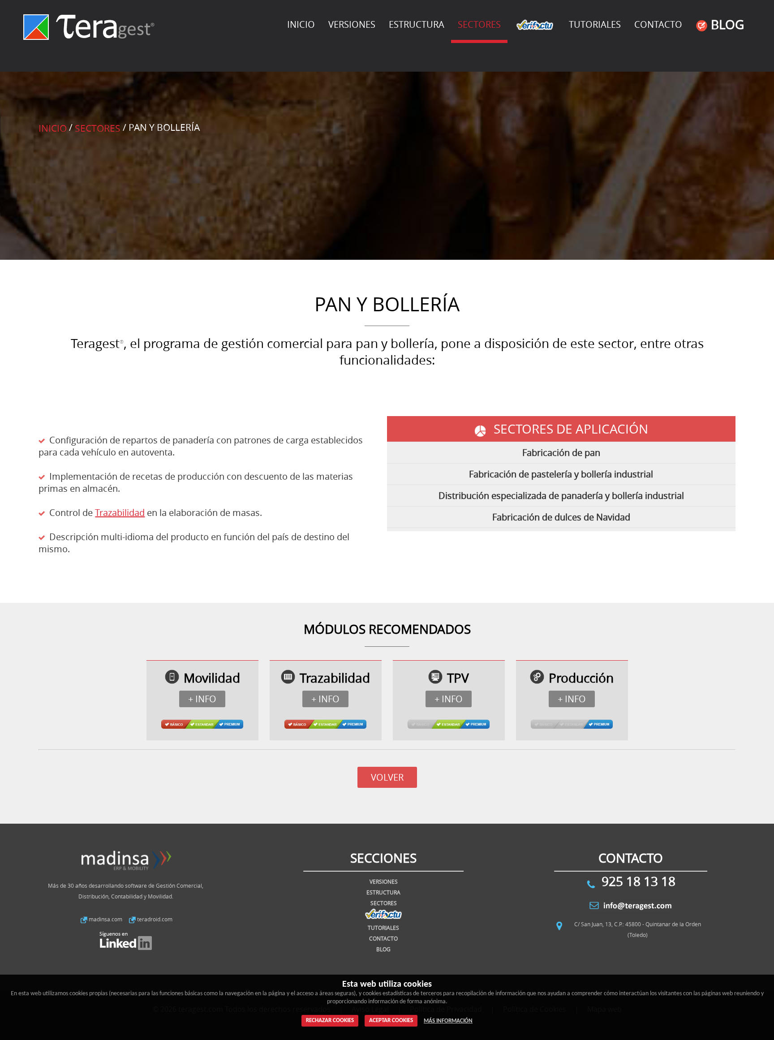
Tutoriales (595, 24)
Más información (448, 1021)
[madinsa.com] (126, 874)
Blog (726, 24)
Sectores (97, 128)
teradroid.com (154, 919)
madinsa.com (105, 919)
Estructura (416, 24)
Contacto (658, 24)
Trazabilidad (120, 513)
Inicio (301, 24)
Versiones (351, 24)
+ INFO (202, 699)
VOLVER (387, 777)
